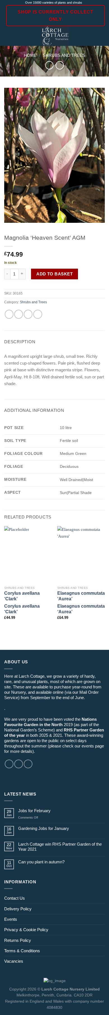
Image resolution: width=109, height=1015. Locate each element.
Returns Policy (17, 940)
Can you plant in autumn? (41, 861)
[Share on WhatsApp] (9, 314)
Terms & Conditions (22, 950)
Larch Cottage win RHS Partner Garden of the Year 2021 (60, 847)
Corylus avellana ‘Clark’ (22, 596)
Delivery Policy (18, 908)
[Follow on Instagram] (18, 764)
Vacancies (13, 961)
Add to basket (54, 273)
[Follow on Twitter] (28, 764)
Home (30, 55)
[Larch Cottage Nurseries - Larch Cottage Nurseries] (55, 36)
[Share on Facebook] (18, 314)
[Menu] (7, 36)
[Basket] (102, 36)
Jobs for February (34, 810)
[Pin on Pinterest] (37, 314)
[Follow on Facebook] (9, 764)
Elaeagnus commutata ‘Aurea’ (81, 596)
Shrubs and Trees (64, 55)
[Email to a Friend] (28, 314)
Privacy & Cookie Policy (26, 929)
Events (10, 919)
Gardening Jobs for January (43, 828)
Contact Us (14, 898)
